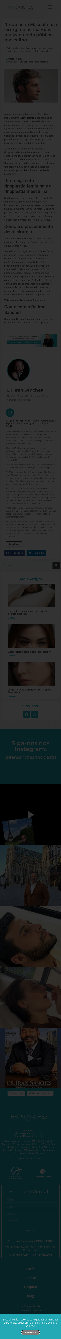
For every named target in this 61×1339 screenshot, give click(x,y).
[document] (30, 669)
